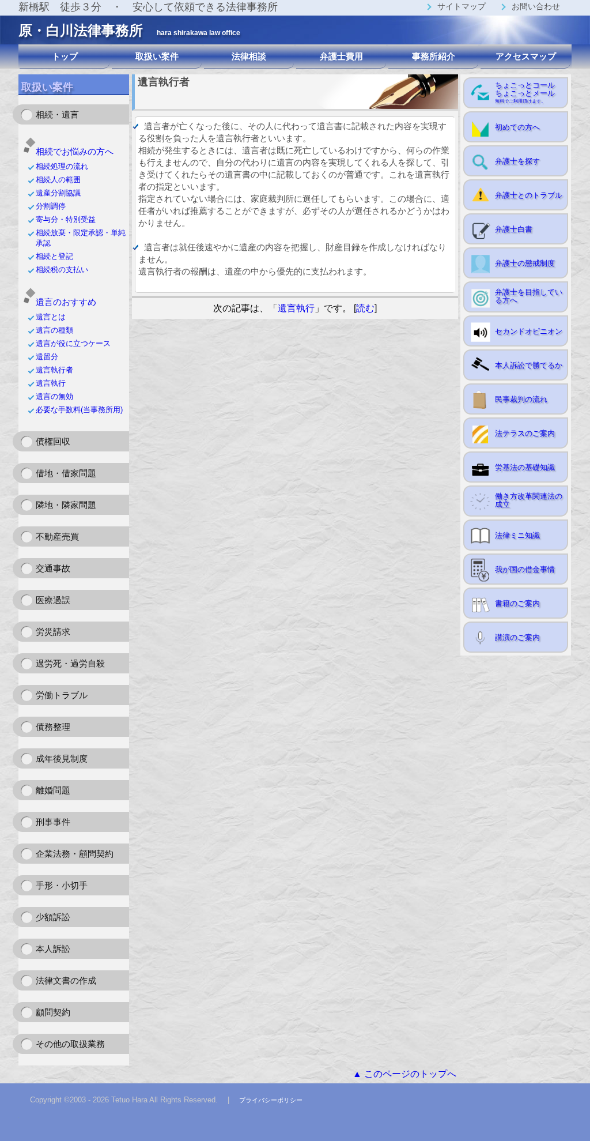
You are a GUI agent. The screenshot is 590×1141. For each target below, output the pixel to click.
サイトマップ (461, 6)
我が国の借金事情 (525, 569)
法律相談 (249, 56)
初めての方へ (517, 127)
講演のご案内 (517, 637)
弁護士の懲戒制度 (525, 263)
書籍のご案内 (517, 603)
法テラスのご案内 (525, 433)
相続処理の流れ (62, 166)
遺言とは (51, 316)
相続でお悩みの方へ (75, 151)
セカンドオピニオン (528, 331)
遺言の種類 (54, 330)
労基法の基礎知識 (525, 467)
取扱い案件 (157, 56)
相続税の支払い (66, 269)
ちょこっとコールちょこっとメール (525, 92)
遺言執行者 (54, 370)
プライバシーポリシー (270, 1100)
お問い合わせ (536, 6)
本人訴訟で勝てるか (528, 365)
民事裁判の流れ (521, 399)
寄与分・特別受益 (66, 219)
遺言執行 (51, 383)
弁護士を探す (517, 161)
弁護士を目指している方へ (528, 296)
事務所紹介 (433, 56)
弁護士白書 (513, 229)
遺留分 (47, 356)
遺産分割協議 (58, 193)
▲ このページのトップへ (404, 1074)
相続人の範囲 (58, 179)
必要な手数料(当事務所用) (79, 409)
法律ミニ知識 (517, 535)
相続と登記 (54, 256)
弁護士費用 (341, 56)
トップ (65, 56)
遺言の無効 (54, 396)
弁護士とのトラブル (528, 195)
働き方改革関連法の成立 (528, 500)
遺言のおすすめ (66, 302)
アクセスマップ (526, 56)
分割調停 (51, 206)
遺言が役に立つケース (73, 343)
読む (365, 308)
